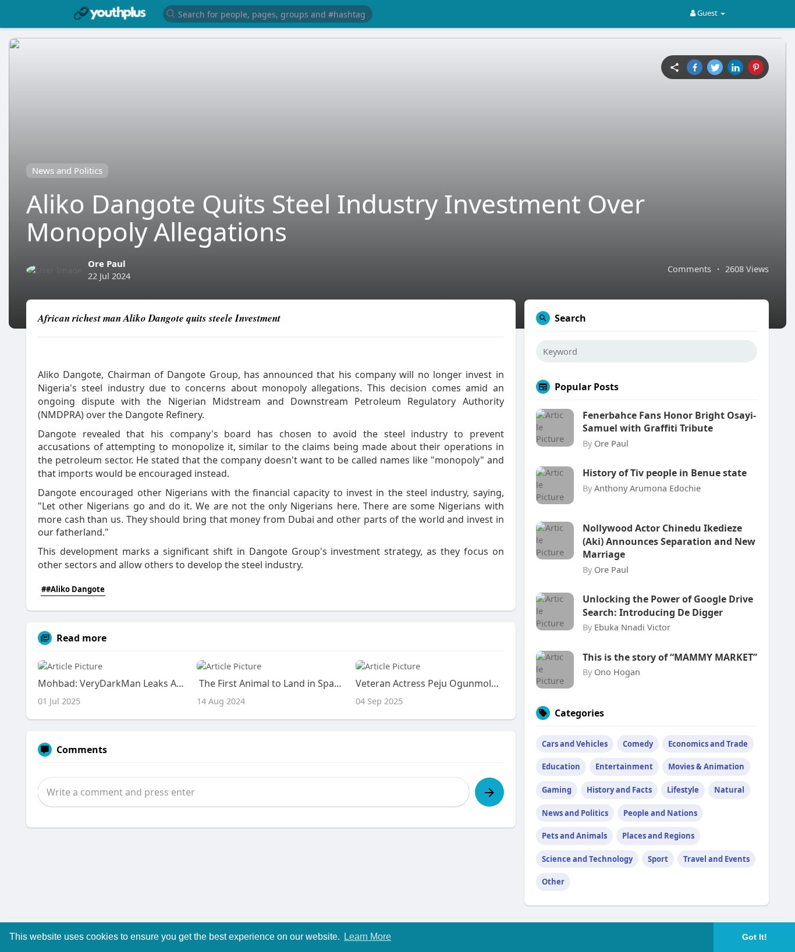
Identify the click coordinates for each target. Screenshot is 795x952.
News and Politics (67, 170)
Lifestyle (683, 790)
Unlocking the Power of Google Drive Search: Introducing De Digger (668, 605)
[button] (268, 13)
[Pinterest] (756, 67)
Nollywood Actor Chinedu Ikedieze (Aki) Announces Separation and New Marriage (669, 541)
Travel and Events (716, 859)
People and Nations (660, 813)
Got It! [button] (754, 937)
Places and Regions (658, 835)
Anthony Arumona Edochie (647, 488)
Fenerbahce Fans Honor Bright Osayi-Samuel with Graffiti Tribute (669, 421)
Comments (689, 268)
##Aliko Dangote (73, 589)
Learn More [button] (367, 937)
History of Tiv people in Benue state (665, 472)
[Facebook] (695, 67)
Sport (658, 859)
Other (553, 881)
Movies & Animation (706, 766)
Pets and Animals (574, 835)
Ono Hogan (617, 672)
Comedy (638, 744)
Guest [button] (707, 13)
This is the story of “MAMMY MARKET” (670, 657)
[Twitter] (715, 67)
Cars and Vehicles (575, 744)
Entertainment (624, 766)
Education (561, 766)
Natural (729, 790)
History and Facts (619, 790)
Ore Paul (107, 263)
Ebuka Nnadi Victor (632, 627)
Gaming (557, 790)
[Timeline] (674, 67)
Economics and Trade (708, 744)
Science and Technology (587, 859)
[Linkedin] (735, 67)
